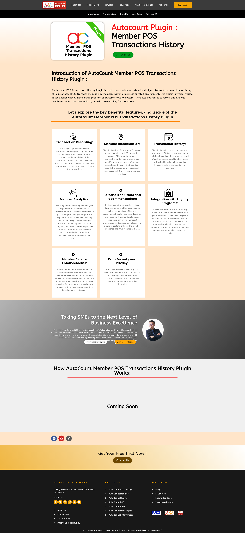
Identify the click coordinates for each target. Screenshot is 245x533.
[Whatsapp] (65, 502)
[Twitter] (60, 502)
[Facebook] (54, 438)
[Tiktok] (69, 438)
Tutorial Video (110, 14)
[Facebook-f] (56, 502)
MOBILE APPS (93, 5)
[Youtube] (61, 438)
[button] (123, 55)
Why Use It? (151, 14)
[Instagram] (70, 502)
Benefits (124, 14)
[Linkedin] (79, 502)
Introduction (94, 14)
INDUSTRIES (124, 5)
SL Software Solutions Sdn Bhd (128, 530)
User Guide (137, 14)
